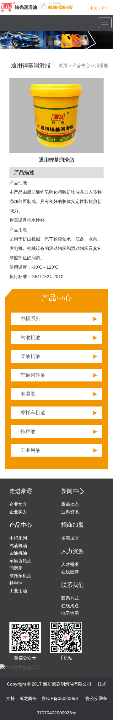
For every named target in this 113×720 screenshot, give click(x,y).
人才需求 (70, 564)
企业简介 (18, 504)
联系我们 (72, 585)
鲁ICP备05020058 (60, 698)
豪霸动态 (70, 504)
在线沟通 (70, 605)
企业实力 (18, 511)
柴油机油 (30, 356)
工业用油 (30, 450)
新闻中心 (72, 491)
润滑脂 (101, 65)
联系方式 (70, 598)
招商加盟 (72, 525)
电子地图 (70, 613)
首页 (63, 65)
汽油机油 (30, 337)
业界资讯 (70, 511)
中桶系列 (30, 318)
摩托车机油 (33, 412)
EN (104, 8)
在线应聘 (70, 571)
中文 (93, 8)
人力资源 (72, 551)
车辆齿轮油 (33, 375)
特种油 (27, 431)
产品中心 (81, 65)
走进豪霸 (20, 491)
